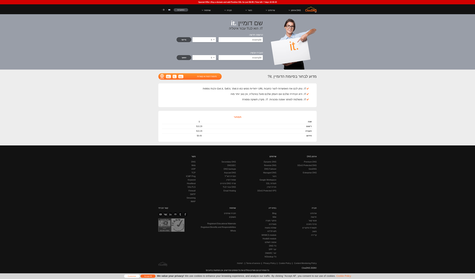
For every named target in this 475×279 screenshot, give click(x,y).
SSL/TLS (192, 187)
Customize (132, 276)
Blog (274, 213)
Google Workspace (268, 180)
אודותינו (313, 213)
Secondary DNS (229, 162)
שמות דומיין (231, 180)
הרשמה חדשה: (256, 35)
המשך (184, 58)
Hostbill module (269, 238)
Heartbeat (191, 183)
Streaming (191, 198)
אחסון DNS (296, 10)
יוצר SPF (272, 249)
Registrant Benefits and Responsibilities (218, 227)
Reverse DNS (270, 165)
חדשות (314, 217)
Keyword (192, 180)
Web (193, 165)
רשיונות (240, 263)
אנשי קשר (313, 220)
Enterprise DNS (310, 173)
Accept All (148, 276)
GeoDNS (313, 169)
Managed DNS (269, 173)
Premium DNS (310, 162)
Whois (233, 231)
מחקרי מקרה (271, 220)
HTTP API (271, 231)
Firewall (192, 191)
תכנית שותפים (230, 213)
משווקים (232, 217)
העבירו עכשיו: (256, 53)
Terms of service (253, 263)
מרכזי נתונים (311, 224)
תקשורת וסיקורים (309, 228)
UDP (193, 169)
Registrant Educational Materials (221, 223)
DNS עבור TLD (229, 187)
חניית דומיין (271, 187)
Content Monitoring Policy (305, 263)
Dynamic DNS (270, 162)
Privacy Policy (269, 263)
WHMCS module (268, 235)
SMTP (193, 194)
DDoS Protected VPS (266, 191)
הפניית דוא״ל (230, 176)
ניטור (250, 10)
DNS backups (230, 169)
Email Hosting (230, 191)
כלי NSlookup (270, 257)
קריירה (314, 235)
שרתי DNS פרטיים (228, 183)
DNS (193, 162)
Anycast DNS (230, 173)
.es (168, 76)
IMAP (193, 201)
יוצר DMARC (270, 253)
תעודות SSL (271, 183)
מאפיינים (272, 224)
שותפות (207, 10)
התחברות (180, 10)
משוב (314, 231)
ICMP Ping (191, 176)
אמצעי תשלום (270, 242)
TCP (193, 173)
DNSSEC (231, 165)
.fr (174, 76)
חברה (229, 10)
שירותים (271, 10)
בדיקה (183, 40)
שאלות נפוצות (270, 228)
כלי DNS (272, 246)
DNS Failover (270, 169)
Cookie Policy (285, 263)
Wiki (274, 217)
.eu (181, 76)
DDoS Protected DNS (307, 165)
